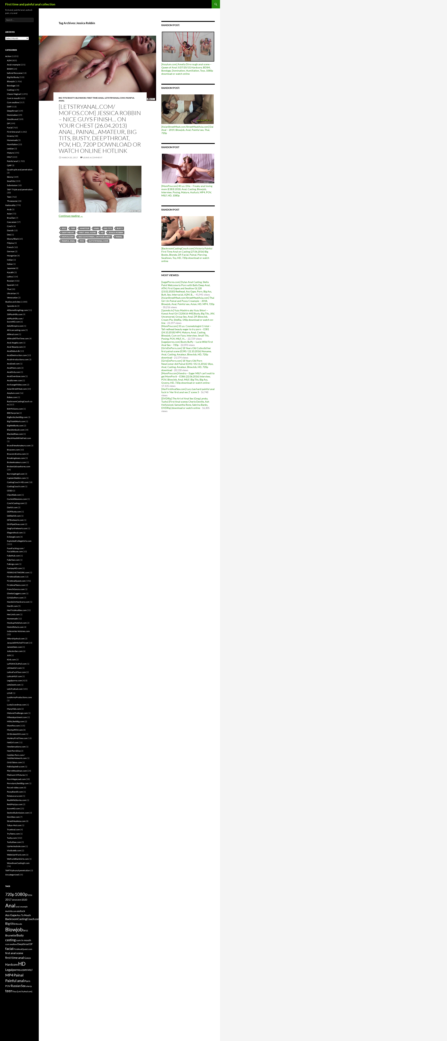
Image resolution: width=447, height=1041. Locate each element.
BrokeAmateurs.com (16, 462)
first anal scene (87, 232)
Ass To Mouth (24, 915)
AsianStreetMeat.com (17, 389)
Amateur (84, 228)
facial (9, 948)
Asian (9, 213)
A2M (9, 60)
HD (102, 232)
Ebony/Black (13, 238)
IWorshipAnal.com (15, 638)
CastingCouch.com (15, 486)
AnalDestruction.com (17, 355)
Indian (10, 259)
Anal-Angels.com (15, 342)
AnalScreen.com (14, 380)
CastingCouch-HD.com (17, 482)
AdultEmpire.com (15, 326)
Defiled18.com (14, 515)
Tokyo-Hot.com (14, 825)
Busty (120, 228)
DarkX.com (12, 507)
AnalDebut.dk (13, 351)
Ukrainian (11, 293)
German (10, 251)
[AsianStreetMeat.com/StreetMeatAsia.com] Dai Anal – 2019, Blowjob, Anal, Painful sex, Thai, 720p (187, 129)
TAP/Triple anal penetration (17, 870)
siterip (29, 986)
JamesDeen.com (14, 647)
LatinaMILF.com (14, 676)
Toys (15, 991)
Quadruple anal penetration (19, 169)
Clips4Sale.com (14, 494)
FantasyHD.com (14, 568)
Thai (9, 289)
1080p (21, 894)
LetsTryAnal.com (115, 98)
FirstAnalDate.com (15, 576)
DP (8, 123)
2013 (64, 228)
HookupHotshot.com (17, 622)
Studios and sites (12, 301)
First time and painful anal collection (30, 4)
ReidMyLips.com (14, 804)
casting (10, 940)
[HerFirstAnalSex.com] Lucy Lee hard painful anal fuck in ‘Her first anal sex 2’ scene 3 (188, 391)
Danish (10, 230)
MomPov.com (13, 725)
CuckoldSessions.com (17, 499)
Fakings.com (13, 564)
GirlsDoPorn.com (15, 597)
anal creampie (22, 906)
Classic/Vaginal (14, 94)
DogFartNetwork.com (17, 528)
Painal (119, 237)
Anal (96, 228)
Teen (9, 197)
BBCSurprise (13, 413)
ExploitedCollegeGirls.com (19, 541)
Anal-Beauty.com (15, 347)
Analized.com (13, 363)
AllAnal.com (12, 334)
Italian (10, 264)
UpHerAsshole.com (16, 846)
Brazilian (11, 217)
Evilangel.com (13, 536)
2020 (24, 899)
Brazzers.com (13, 449)
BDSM (10, 68)
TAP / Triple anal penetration (20, 189)
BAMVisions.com (15, 408)
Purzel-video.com (15, 787)
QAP (9, 165)
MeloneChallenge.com (17, 713)
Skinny (10, 177)
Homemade (12, 140)
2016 (30, 895)
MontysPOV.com (15, 730)
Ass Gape (11, 915)
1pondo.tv (12, 306)
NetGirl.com (12, 742)
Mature (10, 152)
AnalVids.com (11, 911)
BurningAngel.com (15, 473)
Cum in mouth (13, 98)
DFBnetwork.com (15, 520)
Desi (9, 234)
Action (8, 56)
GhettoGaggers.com (16, 593)
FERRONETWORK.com (18, 572)
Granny (10, 136)
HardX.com (12, 606)
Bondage (11, 85)
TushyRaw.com (14, 842)
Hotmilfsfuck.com (15, 627)
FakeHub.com (13, 555)
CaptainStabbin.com (16, 478)
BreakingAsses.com (16, 458)
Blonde (18, 924)
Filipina (10, 243)
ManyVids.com (14, 709)
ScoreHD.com (13, 808)
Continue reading (71, 215)
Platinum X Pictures (16, 775)
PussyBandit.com (15, 791)
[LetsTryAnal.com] (98, 241)
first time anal (14, 958)
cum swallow (11, 944)
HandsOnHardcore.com (18, 602)
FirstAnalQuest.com (16, 581)
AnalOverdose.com (16, 376)
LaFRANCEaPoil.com (16, 663)
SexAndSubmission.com (18, 812)
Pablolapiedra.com (15, 766)
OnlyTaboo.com (14, 762)
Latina (10, 276)
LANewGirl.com (14, 668)
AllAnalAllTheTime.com (18, 338)
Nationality (10, 205)
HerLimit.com (13, 614)
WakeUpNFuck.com (16, 854)
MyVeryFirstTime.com (17, 738)
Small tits (11, 181)
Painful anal (68, 241)
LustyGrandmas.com (16, 704)
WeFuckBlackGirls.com (18, 859)
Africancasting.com (16, 330)
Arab (9, 209)
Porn (27, 981)
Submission (12, 185)
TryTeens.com (13, 833)
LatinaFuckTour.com (16, 672)
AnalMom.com (14, 368)
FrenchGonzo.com (15, 589)
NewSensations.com (16, 746)
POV (82, 241)
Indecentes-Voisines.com (18, 631)
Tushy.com (12, 838)
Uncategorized (12, 874)
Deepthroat (68, 232)
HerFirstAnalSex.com (17, 610)
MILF (9, 157)
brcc (25, 930)
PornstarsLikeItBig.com (17, 783)
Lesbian (10, 148)
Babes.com (12, 397)
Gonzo (27, 958)
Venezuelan (12, 297)
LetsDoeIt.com (13, 684)
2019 (19, 900)
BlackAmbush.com (15, 429)
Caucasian (11, 222)
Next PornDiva (13, 750)
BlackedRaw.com (15, 434)
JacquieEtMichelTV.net (17, 642)
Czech (10, 226)
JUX (9, 655)
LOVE (9, 693)
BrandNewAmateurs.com (18, 445)
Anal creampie (13, 64)
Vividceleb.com (14, 850)
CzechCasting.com (15, 503)
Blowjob (80, 98)
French (10, 247)
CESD (9, 490)
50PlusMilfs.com (14, 314)
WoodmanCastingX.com (18, 863)
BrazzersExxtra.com (16, 454)
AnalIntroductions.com (17, 359)
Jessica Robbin (115, 232)
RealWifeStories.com (16, 800)
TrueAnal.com (13, 829)
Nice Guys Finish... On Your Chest (94, 237)
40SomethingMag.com (17, 310)
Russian (10, 280)
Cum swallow (13, 102)
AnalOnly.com (13, 372)
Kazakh (10, 272)
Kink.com (11, 659)
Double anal (12, 119)
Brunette (10, 935)
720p (73, 228)
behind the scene (14, 73)
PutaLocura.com (14, 796)
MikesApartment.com (17, 717)
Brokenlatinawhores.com (18, 466)
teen (9, 991)
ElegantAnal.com (15, 532)
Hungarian (12, 255)
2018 (14, 899)
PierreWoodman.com (17, 770)
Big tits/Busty (67, 98)
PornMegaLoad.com (16, 779)
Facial (9, 127)
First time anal (95, 98)
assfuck (21, 910)
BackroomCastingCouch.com (22, 919)
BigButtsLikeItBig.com (17, 417)
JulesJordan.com (15, 651)
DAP (9, 106)
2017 (8, 899)
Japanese (11, 268)
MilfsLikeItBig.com (15, 721)
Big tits (108, 228)
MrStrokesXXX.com (16, 734)
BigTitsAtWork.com (16, 421)
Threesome (12, 201)
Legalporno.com (14, 680)
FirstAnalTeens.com (16, 585)
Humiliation (12, 144)
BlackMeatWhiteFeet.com (19, 438)
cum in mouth (23, 940)
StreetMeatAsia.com (16, 821)
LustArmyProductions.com (19, 697)
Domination (12, 115)
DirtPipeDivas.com (15, 524)
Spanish (10, 285)
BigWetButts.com (15, 425)
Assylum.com (13, 393)
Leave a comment (92, 157)
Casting (10, 89)
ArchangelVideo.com (16, 384)
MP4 (9, 975)
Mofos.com (68, 237)
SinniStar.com (13, 817)
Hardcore (11, 964)
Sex (23, 986)
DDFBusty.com (14, 511)
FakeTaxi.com (13, 560)
